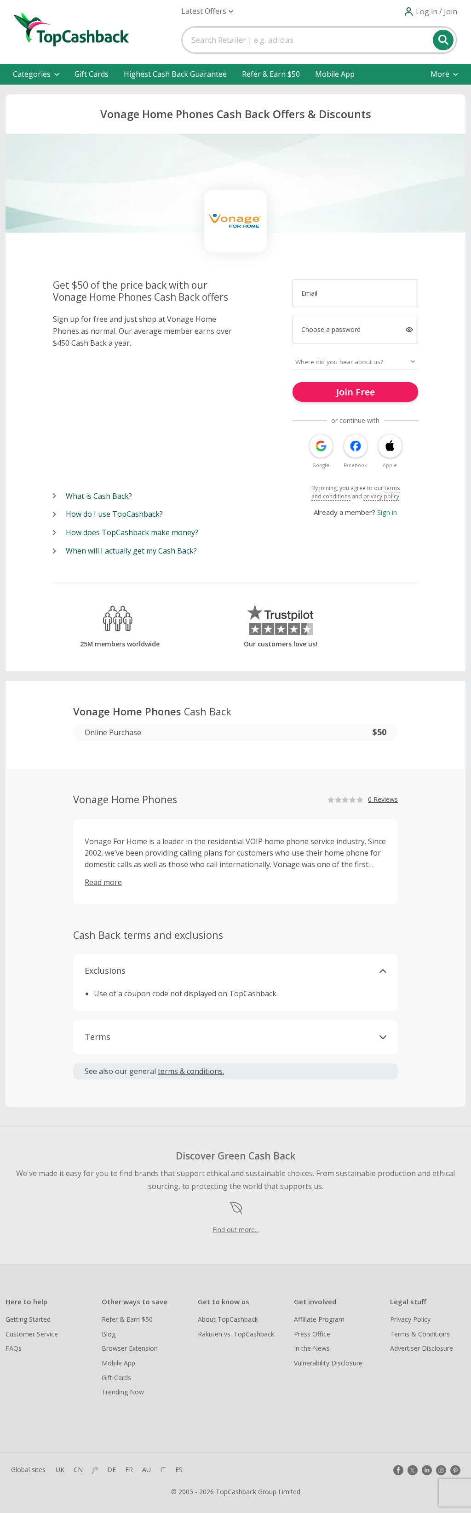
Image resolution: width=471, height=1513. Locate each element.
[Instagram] (441, 1470)
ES (179, 1469)
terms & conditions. (191, 1071)
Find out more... (236, 1229)
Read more (103, 882)
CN (78, 1469)
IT (163, 1469)
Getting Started (28, 1319)
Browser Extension (130, 1348)
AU (146, 1469)
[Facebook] (398, 1470)
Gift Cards (92, 74)
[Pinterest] (455, 1470)
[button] (207, 11)
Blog (108, 1334)
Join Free (355, 392)
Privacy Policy (410, 1319)
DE (111, 1469)
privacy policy (381, 496)
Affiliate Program (319, 1319)
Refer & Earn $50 (271, 74)
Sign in (387, 512)
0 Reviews (383, 799)
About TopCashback (228, 1319)
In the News (312, 1348)
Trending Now (123, 1391)
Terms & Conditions (420, 1334)
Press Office (312, 1334)
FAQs (14, 1348)
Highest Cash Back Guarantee (175, 74)
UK (60, 1469)
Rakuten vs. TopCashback (236, 1334)
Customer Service (32, 1334)
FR (129, 1469)
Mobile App (335, 74)
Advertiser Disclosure (421, 1348)
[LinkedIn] (427, 1470)
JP (95, 1469)
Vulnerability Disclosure (328, 1363)
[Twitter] (413, 1470)
